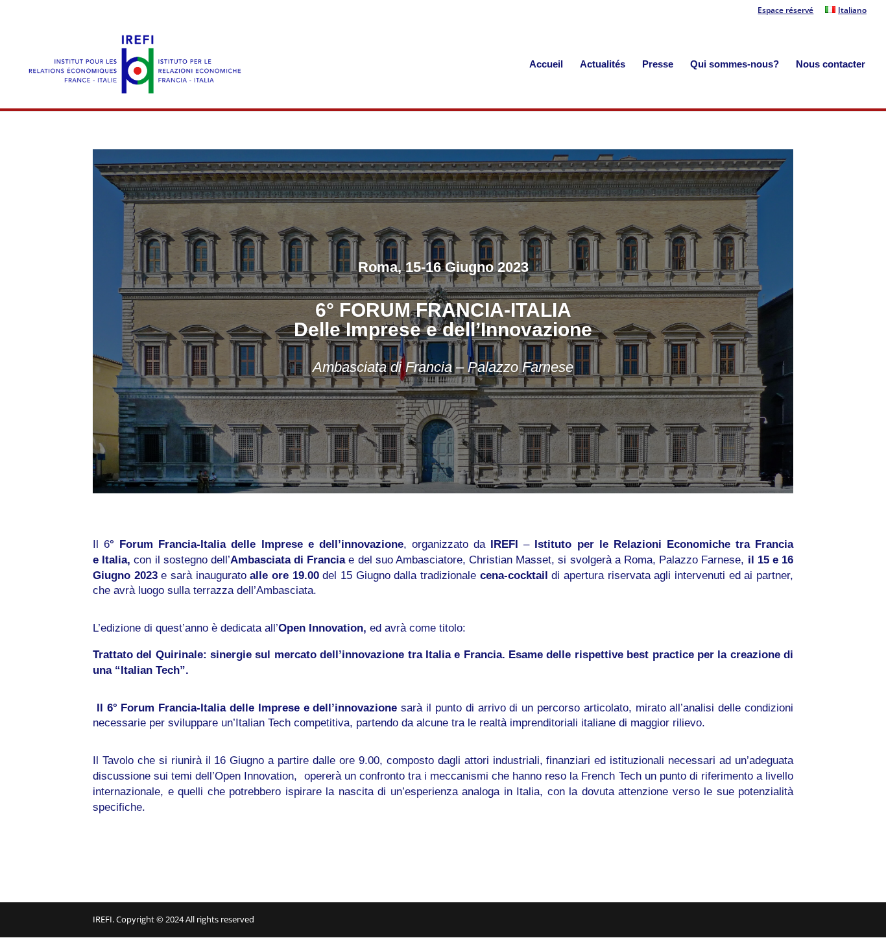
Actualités (602, 64)
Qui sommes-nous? (734, 64)
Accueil (546, 64)
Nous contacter (830, 64)
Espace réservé (785, 11)
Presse (657, 64)
